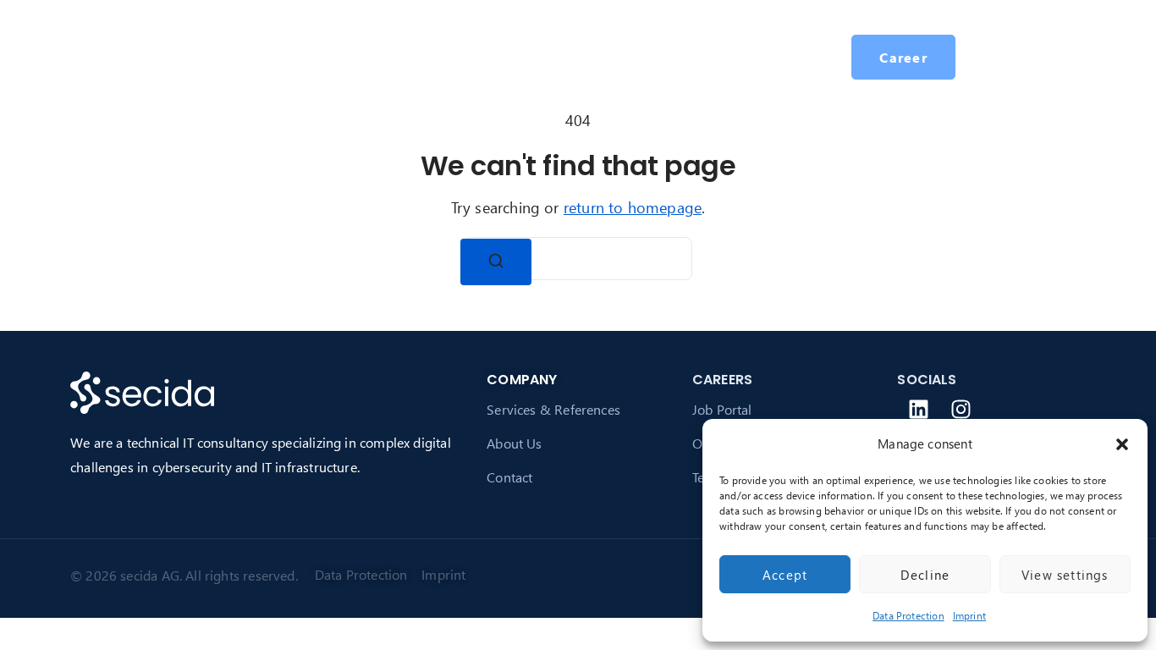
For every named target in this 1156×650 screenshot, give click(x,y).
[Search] (495, 262)
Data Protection (908, 615)
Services (361, 56)
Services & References (553, 409)
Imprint (969, 615)
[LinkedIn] (918, 409)
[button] (1122, 444)
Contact (509, 477)
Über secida (454, 56)
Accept (784, 574)
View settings (1065, 574)
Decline (925, 574)
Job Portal (722, 409)
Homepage (271, 56)
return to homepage (633, 207)
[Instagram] (961, 409)
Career (564, 56)
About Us (514, 443)
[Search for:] (578, 258)
